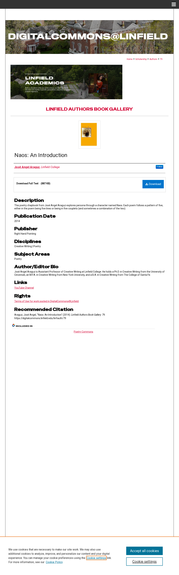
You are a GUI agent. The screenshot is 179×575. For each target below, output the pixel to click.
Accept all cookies (144, 551)
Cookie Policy (54, 562)
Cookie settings (96, 558)
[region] (89, 555)
